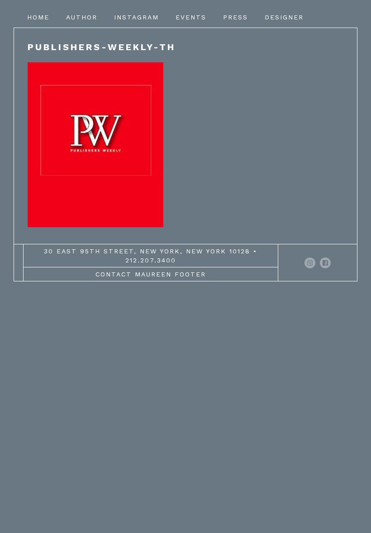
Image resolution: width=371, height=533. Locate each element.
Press (235, 17)
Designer (284, 17)
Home (38, 17)
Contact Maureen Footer (150, 274)
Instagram (136, 17)
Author (81, 17)
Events (191, 17)
